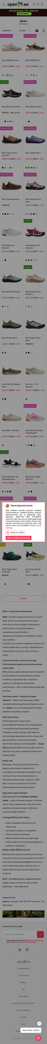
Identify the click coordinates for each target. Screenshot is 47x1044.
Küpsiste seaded (17, 532)
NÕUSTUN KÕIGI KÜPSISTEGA (18, 538)
